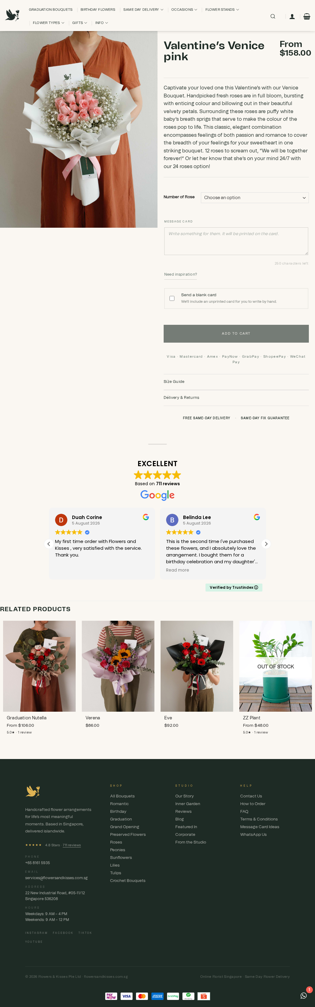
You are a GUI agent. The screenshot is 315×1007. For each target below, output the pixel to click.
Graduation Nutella (26, 718)
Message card (178, 221)
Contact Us (251, 796)
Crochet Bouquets (128, 881)
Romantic (119, 804)
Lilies (115, 865)
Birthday (118, 812)
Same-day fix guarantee (265, 418)
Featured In (186, 827)
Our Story (184, 796)
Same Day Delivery (141, 9)
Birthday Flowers (98, 9)
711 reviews (72, 845)
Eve (168, 718)
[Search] (273, 16)
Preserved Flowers (128, 835)
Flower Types (46, 23)
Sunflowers (121, 858)
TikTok (85, 933)
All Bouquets (122, 796)
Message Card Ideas (259, 827)
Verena (93, 718)
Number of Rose (179, 197)
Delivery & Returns (182, 398)
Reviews (183, 812)
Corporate (185, 835)
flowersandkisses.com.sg (106, 976)
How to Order (252, 804)
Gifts (77, 23)
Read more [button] (177, 570)
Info (99, 23)
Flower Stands (220, 9)
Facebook (63, 933)
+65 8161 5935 (37, 863)
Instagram (36, 933)
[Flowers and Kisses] (12, 15)
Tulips (115, 873)
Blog (179, 819)
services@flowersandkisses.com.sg (56, 878)
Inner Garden (187, 804)
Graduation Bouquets (51, 9)
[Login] (292, 16)
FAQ (244, 812)
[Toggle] (168, 380)
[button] (306, 16)
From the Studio (190, 842)
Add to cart (236, 333)
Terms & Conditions (259, 819)
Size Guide (174, 382)
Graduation (121, 819)
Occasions (182, 9)
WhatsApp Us (253, 835)
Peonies (117, 850)
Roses (116, 842)
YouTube (34, 942)
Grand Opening (124, 827)
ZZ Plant (251, 718)
